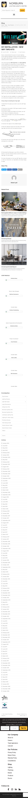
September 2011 (6, 642)
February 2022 (6, 462)
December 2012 (6, 611)
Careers (10, 740)
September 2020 (6, 478)
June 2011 (5, 649)
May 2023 (5, 448)
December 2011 (6, 635)
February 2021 (6, 469)
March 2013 (5, 604)
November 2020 (6, 473)
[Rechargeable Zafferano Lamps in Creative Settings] (14, 201)
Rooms (10, 778)
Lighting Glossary (6, 399)
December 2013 (6, 592)
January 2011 (6, 660)
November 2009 (6, 688)
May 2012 (5, 625)
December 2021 (6, 464)
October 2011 (6, 639)
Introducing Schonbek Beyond (8, 266)
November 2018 (6, 492)
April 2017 (5, 532)
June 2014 (5, 583)
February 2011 (6, 658)
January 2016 (6, 560)
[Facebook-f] (8, 789)
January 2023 (6, 455)
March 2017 (5, 534)
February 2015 (6, 574)
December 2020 (6, 471)
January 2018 (6, 513)
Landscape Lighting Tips (7, 414)
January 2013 (6, 609)
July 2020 (5, 480)
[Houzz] (20, 789)
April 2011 (5, 653)
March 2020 (5, 490)
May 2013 (5, 602)
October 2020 (6, 476)
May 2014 (5, 585)
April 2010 (5, 679)
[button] (14, 14)
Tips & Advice (5, 396)
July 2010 (5, 672)
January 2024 (6, 443)
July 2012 (5, 621)
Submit (22, 10)
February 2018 (6, 511)
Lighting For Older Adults (7, 417)
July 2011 (5, 646)
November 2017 (6, 515)
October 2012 (6, 616)
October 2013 (6, 597)
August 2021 (6, 466)
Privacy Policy (12, 752)
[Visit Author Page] (14, 177)
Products (10, 775)
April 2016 (5, 557)
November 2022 (6, 457)
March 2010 (5, 681)
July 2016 (5, 553)
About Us (10, 737)
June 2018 (5, 501)
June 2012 (5, 623)
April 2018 (5, 506)
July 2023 (5, 445)
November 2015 (6, 562)
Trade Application (13, 743)
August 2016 (6, 550)
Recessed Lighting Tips (7, 409)
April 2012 (5, 628)
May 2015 (5, 569)
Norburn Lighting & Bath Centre (12, 794)
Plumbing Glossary (6, 420)
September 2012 (6, 618)
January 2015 (6, 576)
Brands (10, 773)
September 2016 (6, 548)
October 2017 (6, 518)
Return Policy (12, 755)
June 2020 (5, 483)
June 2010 (5, 674)
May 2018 (5, 504)
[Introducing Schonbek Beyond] (14, 254)
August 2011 (5, 644)
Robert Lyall (14, 52)
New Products (22, 52)
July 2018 (5, 499)
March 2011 (5, 656)
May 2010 (5, 677)
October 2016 (6, 546)
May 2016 (5, 555)
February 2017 (6, 536)
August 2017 (6, 522)
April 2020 (5, 487)
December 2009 (6, 686)
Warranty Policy (12, 758)
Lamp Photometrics (6, 404)
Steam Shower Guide (7, 427)
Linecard (10, 746)
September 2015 (6, 567)
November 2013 (6, 595)
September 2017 (6, 520)
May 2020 (5, 485)
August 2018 (6, 497)
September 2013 (6, 600)
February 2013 (6, 607)
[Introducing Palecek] (14, 227)
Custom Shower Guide (7, 425)
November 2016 (6, 543)
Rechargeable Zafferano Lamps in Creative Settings (13, 212)
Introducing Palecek (6, 238)
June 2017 (5, 527)
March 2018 (5, 508)
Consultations (12, 761)
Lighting (10, 767)
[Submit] (25, 435)
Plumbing (10, 770)
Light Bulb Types (6, 401)
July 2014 (5, 581)
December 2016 (6, 541)
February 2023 (6, 452)
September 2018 (6, 494)
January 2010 (6, 684)
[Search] (14, 435)
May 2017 (5, 529)
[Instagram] (12, 789)
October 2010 (6, 667)
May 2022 (5, 459)
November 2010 (6, 665)
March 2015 (5, 571)
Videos (3, 430)
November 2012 (6, 614)
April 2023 (5, 450)
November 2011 (6, 637)
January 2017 (6, 539)
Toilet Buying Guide (6, 422)
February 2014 (6, 588)
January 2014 (6, 590)
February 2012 (6, 632)
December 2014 (6, 578)
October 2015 (6, 564)
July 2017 (5, 525)
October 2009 (6, 691)
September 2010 (6, 670)
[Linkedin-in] (16, 789)
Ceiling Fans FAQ (6, 407)
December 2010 (6, 663)
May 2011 (5, 651)
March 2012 (5, 630)
